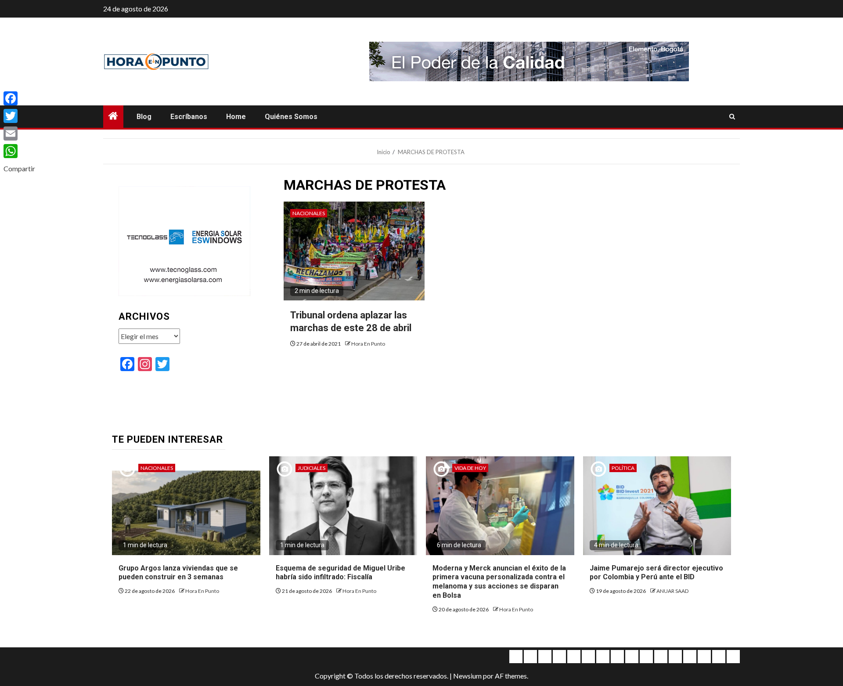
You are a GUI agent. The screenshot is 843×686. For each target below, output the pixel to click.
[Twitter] (19, 116)
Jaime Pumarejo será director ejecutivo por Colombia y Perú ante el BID (656, 572)
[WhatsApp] (19, 151)
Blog (144, 116)
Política (623, 468)
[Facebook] (19, 98)
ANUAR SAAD (672, 591)
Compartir (19, 168)
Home (236, 116)
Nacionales (308, 213)
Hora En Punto (368, 343)
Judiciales (311, 468)
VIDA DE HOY (470, 468)
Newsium (467, 676)
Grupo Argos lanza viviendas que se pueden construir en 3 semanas (178, 572)
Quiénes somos (291, 116)
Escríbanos (188, 116)
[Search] (732, 116)
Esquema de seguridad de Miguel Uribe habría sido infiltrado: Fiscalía (340, 572)
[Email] (19, 133)
